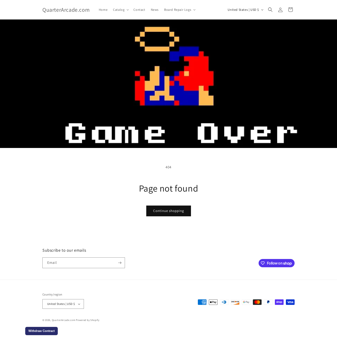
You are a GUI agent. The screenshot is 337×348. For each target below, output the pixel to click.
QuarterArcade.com (63, 320)
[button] (120, 9)
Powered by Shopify (87, 320)
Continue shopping (168, 211)
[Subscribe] (120, 262)
